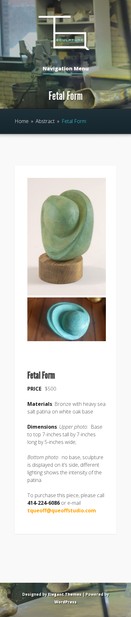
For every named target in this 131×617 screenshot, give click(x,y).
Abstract (45, 121)
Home (22, 121)
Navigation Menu (66, 69)
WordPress (65, 602)
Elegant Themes (64, 594)
